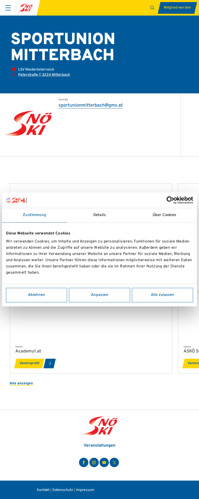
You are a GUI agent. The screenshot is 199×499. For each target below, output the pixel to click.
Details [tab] (99, 215)
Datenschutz (62, 490)
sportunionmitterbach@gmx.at (91, 105)
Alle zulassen (162, 295)
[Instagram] (94, 462)
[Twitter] (114, 462)
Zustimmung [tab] (34, 215)
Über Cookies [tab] (164, 215)
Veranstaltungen (99, 445)
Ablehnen (36, 295)
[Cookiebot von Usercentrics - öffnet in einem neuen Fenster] (170, 200)
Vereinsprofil (29, 363)
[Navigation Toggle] (8, 8)
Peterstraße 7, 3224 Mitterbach (44, 75)
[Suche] (153, 8)
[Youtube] (104, 462)
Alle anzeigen (21, 383)
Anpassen (99, 295)
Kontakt (43, 490)
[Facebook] (83, 462)
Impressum (85, 490)
